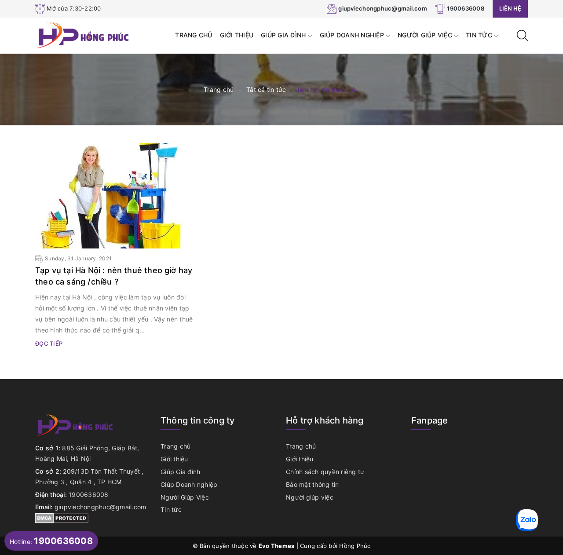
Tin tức (480, 35)
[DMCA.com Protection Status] (61, 517)
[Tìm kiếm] (522, 34)
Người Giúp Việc (426, 35)
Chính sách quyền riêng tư (325, 471)
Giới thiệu (237, 35)
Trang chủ (193, 35)
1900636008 (465, 8)
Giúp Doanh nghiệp (353, 35)
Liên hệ (510, 8)
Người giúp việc (309, 497)
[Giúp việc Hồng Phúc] (83, 34)
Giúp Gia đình (284, 35)
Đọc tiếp (48, 343)
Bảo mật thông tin (312, 484)
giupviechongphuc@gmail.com (382, 8)
